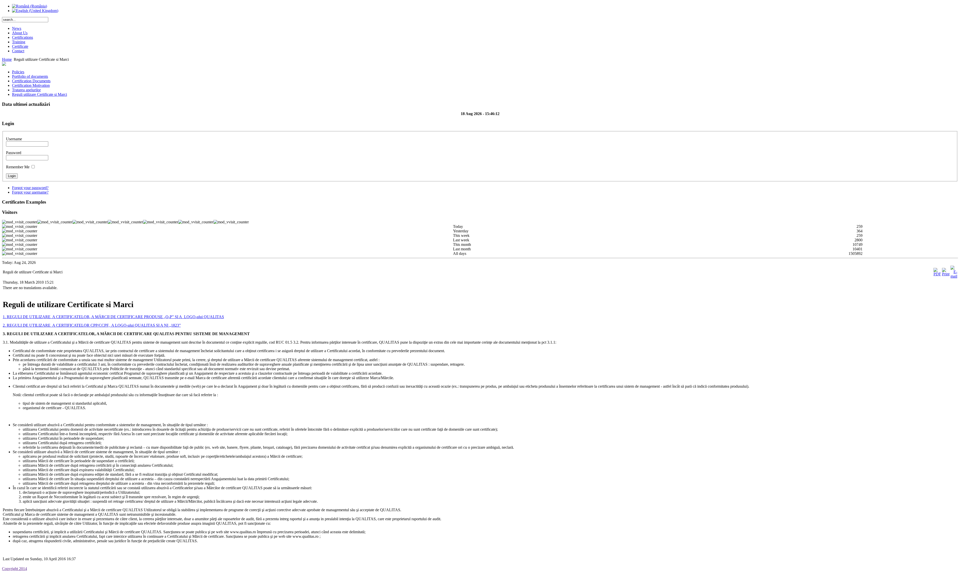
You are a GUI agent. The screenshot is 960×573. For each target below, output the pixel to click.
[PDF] (937, 274)
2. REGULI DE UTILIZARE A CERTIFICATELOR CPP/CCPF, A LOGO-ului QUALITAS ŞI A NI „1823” (92, 325)
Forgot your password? (30, 188)
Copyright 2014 (14, 568)
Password (13, 153)
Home (7, 59)
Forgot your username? (30, 192)
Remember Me (18, 167)
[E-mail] (953, 276)
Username (14, 139)
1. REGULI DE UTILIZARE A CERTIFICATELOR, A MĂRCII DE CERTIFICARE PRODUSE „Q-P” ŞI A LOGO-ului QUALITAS (113, 317)
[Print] (946, 274)
